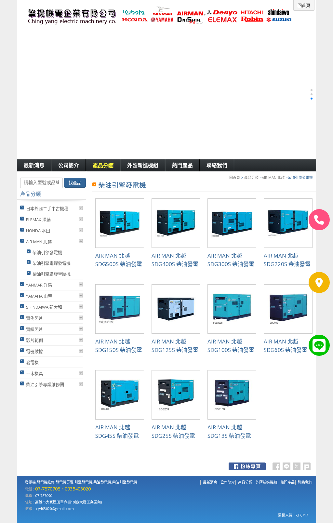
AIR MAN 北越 (273, 177)
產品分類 (251, 177)
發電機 (32, 362)
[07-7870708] (319, 219)
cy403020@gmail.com (55, 508)
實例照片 (34, 318)
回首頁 (234, 177)
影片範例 (34, 340)
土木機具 (34, 373)
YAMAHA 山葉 (39, 296)
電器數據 (34, 351)
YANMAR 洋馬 (39, 285)
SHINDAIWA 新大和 (44, 307)
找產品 (75, 182)
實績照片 (34, 329)
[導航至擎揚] (319, 282)
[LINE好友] (319, 345)
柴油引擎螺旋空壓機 (52, 274)
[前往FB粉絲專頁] (247, 466)
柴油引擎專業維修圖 (45, 384)
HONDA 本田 (38, 231)
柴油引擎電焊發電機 (52, 263)
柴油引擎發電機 (47, 252)
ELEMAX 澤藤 (38, 219)
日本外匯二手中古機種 (47, 208)
